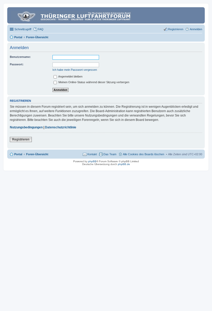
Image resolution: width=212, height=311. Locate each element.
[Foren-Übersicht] (72, 15)
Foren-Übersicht (37, 154)
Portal (18, 37)
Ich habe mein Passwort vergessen (74, 69)
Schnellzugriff (22, 29)
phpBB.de (124, 164)
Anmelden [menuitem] (196, 29)
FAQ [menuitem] (40, 29)
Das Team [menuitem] (109, 154)
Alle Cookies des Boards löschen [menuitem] (143, 154)
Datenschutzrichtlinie (60, 127)
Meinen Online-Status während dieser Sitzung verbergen (93, 82)
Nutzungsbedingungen (26, 127)
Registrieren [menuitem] (175, 29)
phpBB (92, 161)
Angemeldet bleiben (70, 76)
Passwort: (17, 64)
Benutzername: (20, 56)
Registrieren (20, 139)
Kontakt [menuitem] (92, 154)
